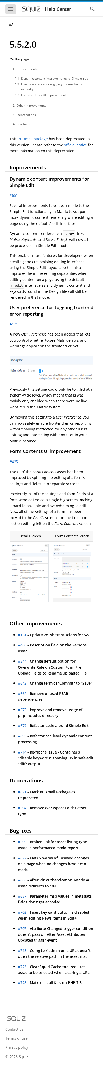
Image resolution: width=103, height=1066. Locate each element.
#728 (22, 982)
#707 (22, 928)
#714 (22, 752)
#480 (22, 644)
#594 (22, 807)
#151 (22, 634)
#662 (22, 693)
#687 (22, 896)
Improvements (27, 69)
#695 (22, 735)
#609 (22, 841)
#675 (22, 709)
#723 (22, 966)
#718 (22, 950)
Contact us (14, 1029)
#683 (22, 879)
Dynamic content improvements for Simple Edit (54, 78)
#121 (14, 324)
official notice (75, 144)
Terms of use (16, 1038)
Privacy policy (16, 1047)
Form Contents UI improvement (43, 95)
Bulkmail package (33, 138)
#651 (14, 195)
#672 (22, 857)
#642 (22, 683)
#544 (22, 661)
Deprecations (26, 114)
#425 (14, 461)
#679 (22, 725)
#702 (22, 912)
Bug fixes (23, 124)
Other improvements (31, 105)
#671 (22, 791)
